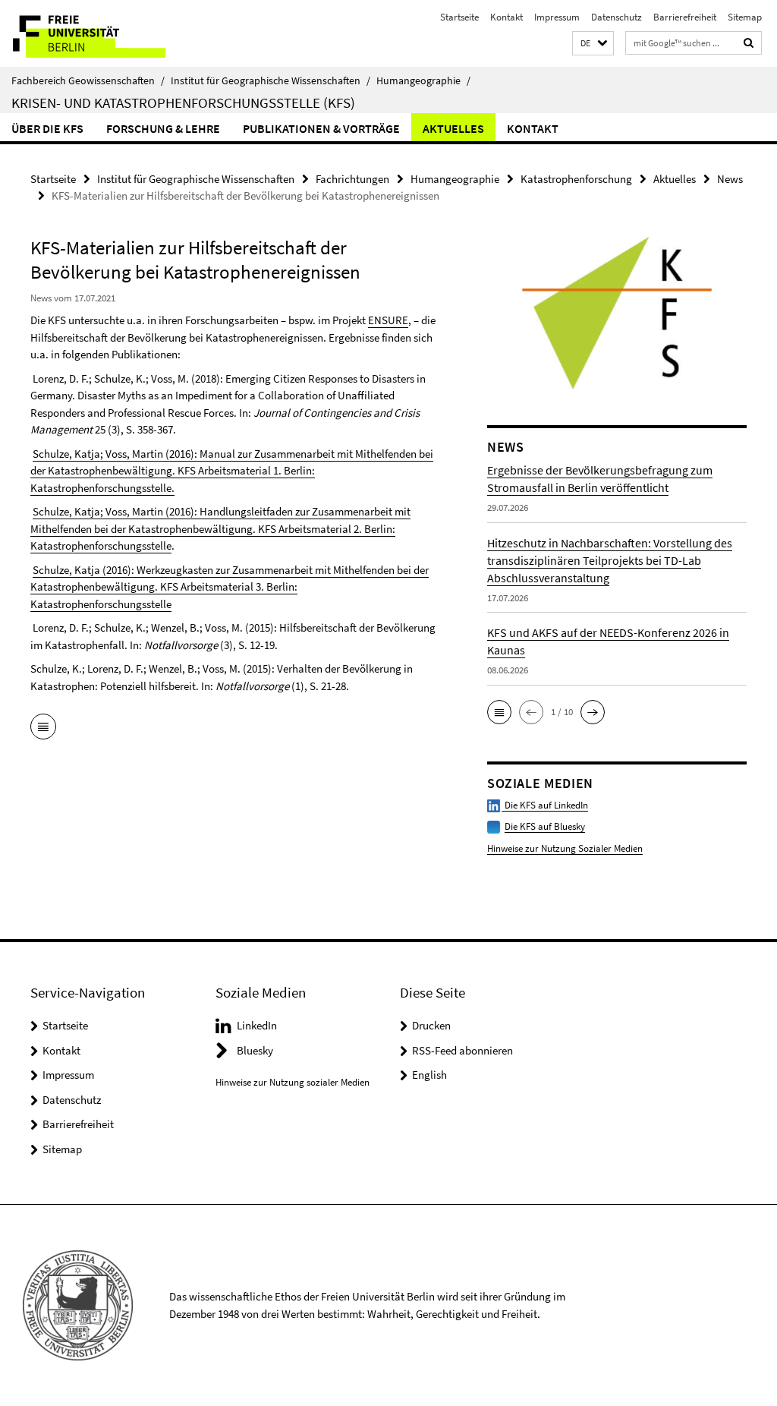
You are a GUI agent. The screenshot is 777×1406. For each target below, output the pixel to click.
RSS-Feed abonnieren (462, 1050)
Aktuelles (453, 128)
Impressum (557, 17)
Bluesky (255, 1050)
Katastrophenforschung (576, 179)
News (730, 179)
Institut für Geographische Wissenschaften (270, 80)
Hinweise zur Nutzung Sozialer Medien (565, 848)
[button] (593, 43)
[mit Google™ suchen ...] (749, 43)
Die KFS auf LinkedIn (545, 805)
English (429, 1074)
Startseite (459, 17)
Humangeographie (423, 80)
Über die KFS (47, 128)
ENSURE (388, 320)
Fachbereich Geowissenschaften (88, 80)
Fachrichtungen (352, 179)
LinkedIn (257, 1025)
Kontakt (506, 17)
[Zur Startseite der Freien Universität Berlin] (100, 33)
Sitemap (745, 17)
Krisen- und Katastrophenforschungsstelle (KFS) (183, 102)
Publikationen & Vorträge (321, 128)
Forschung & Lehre (163, 128)
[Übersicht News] (43, 728)
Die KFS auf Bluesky (545, 826)
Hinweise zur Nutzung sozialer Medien (292, 1082)
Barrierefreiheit (684, 17)
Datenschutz (616, 17)
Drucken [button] (431, 1025)
